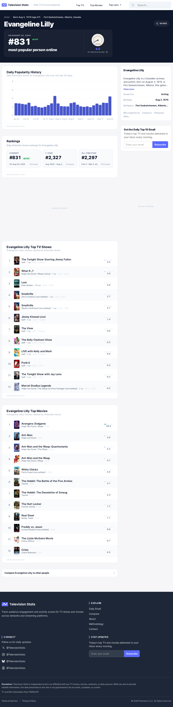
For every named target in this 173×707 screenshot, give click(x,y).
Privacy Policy (29, 701)
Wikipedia (159, 113)
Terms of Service (10, 701)
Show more (128, 89)
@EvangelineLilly (131, 113)
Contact (93, 629)
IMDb (126, 116)
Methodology (96, 623)
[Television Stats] (15, 5)
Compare (94, 613)
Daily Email (95, 608)
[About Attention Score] (106, 52)
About (92, 618)
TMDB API (34, 692)
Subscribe (160, 144)
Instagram (147, 113)
